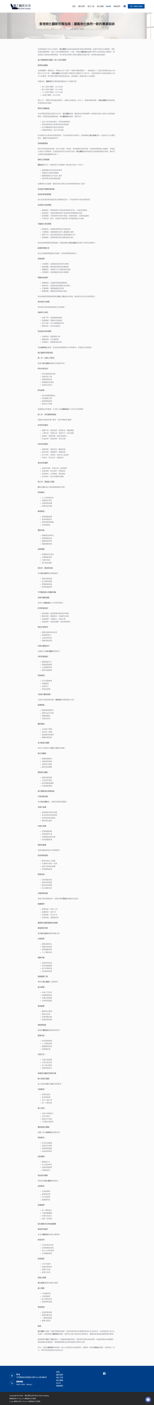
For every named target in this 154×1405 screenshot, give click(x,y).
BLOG (108, 6)
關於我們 (81, 6)
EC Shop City (21, 1398)
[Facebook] (125, 6)
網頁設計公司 (29, 1398)
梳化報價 (100, 6)
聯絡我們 (117, 6)
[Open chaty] (148, 1399)
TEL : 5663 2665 (136, 6)
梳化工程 (91, 6)
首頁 (74, 6)
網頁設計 (12, 1398)
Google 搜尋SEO (14, 1401)
